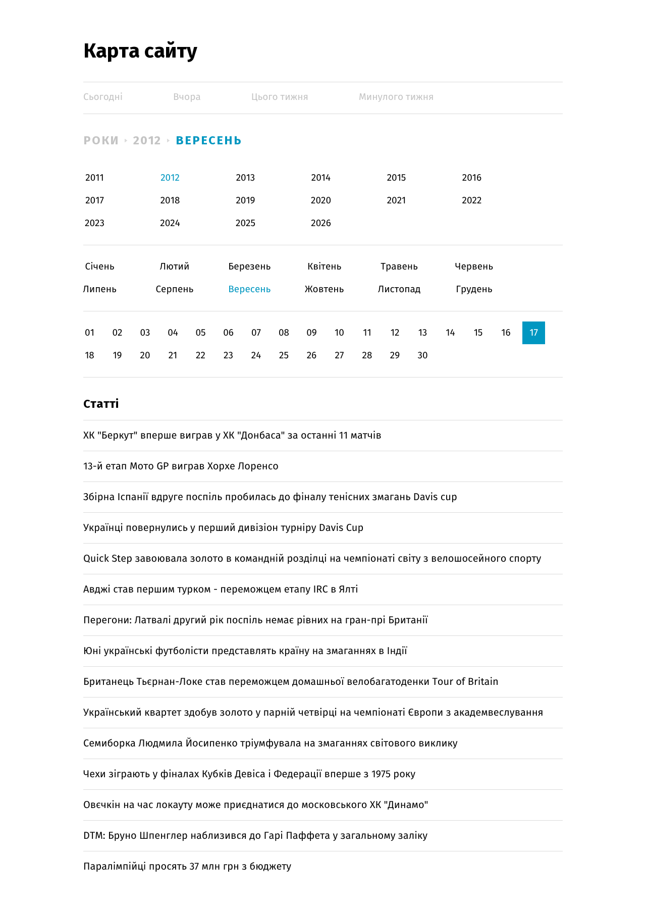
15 (478, 333)
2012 (147, 140)
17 (533, 333)
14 (450, 333)
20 (145, 355)
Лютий (174, 267)
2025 (245, 223)
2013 (245, 178)
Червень (474, 267)
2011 (94, 178)
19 (117, 355)
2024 (170, 223)
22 (200, 355)
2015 (396, 178)
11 (367, 333)
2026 (321, 223)
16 (505, 333)
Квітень (324, 267)
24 (256, 355)
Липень (99, 289)
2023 (94, 223)
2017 (94, 200)
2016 (471, 178)
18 (89, 355)
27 (339, 355)
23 (228, 355)
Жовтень (324, 289)
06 (228, 333)
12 (395, 333)
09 (311, 333)
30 (422, 355)
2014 (321, 178)
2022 (472, 200)
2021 (396, 200)
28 (367, 355)
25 (284, 355)
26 (312, 355)
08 (284, 333)
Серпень (174, 289)
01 (89, 333)
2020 (321, 200)
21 (173, 355)
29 (395, 355)
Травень (399, 267)
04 (173, 333)
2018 (170, 200)
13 (422, 333)
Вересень (209, 140)
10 (339, 333)
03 (145, 333)
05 (200, 333)
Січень (99, 267)
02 (117, 333)
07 (256, 333)
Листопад (399, 289)
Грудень (474, 289)
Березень (249, 267)
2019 (245, 200)
